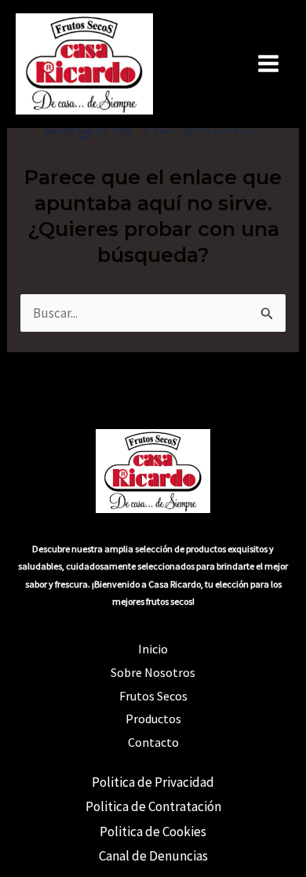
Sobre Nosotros (153, 672)
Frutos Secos (153, 696)
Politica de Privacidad (153, 782)
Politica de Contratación (153, 806)
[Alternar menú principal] (269, 64)
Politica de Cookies (153, 831)
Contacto (153, 742)
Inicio (153, 649)
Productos (153, 718)
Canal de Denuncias (153, 855)
